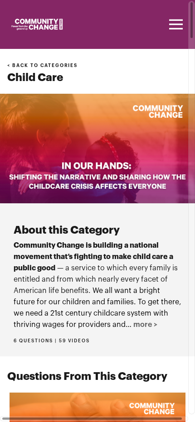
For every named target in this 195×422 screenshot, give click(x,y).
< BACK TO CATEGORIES (42, 65)
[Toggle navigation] (175, 24)
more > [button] (145, 324)
